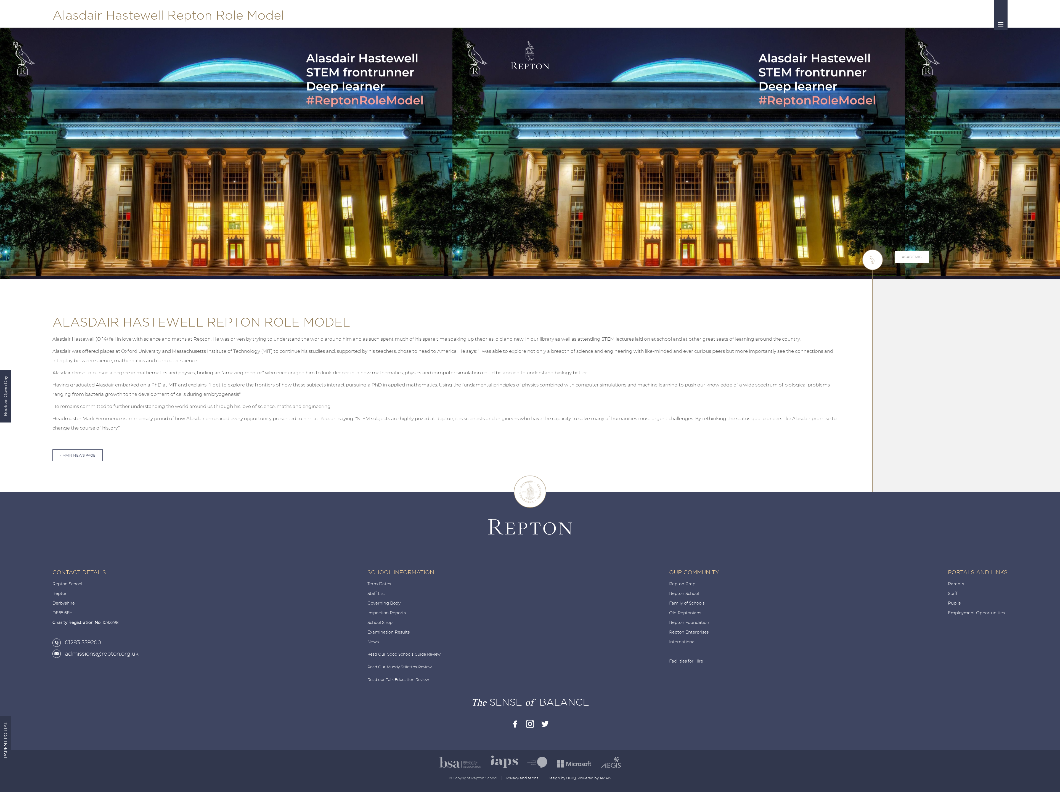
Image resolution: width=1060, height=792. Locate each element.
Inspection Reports (386, 613)
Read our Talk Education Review (398, 680)
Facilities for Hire (686, 661)
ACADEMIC (912, 257)
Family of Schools (686, 603)
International (682, 642)
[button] (926, 334)
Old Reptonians (685, 613)
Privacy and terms (522, 778)
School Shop (380, 623)
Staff (952, 594)
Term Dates (379, 584)
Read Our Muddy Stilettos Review (399, 667)
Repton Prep (682, 584)
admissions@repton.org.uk (102, 654)
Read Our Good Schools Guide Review (404, 654)
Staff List (376, 594)
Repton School (684, 594)
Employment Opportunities (976, 613)
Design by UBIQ (561, 778)
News (373, 642)
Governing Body (384, 603)
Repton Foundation (689, 623)
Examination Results (388, 632)
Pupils (954, 603)
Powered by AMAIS (594, 778)
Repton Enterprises (689, 632)
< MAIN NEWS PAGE (78, 455)
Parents (956, 584)
